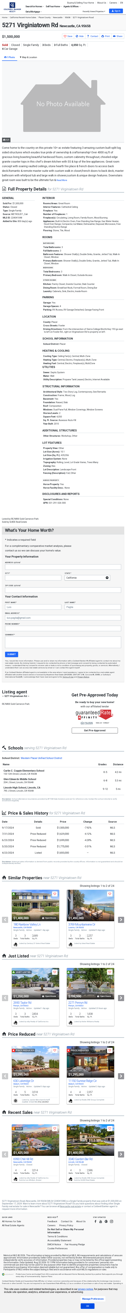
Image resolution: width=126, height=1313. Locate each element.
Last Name (70, 602)
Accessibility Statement (59, 1240)
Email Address (12, 613)
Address (12, 562)
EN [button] (121, 3)
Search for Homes (34, 6)
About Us (101, 3)
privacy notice (85, 1289)
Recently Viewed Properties (93, 11)
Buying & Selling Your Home (80, 3)
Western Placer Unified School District (41, 758)
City (7, 573)
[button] (116, 11)
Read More (62, 180)
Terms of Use (68, 677)
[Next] (121, 920)
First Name (11, 602)
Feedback (52, 1221)
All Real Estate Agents (13, 1225)
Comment (10, 634)
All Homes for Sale (11, 1221)
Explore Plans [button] (46, 1277)
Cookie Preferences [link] (57, 1248)
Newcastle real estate (70, 1206)
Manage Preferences (93, 1299)
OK (87, 1306)
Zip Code (12, 585)
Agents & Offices (71, 6)
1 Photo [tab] (10, 57)
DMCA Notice (54, 1244)
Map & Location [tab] (29, 57)
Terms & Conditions (57, 1236)
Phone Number (12, 624)
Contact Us (66, 1221)
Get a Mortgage (33, 11)
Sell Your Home (53, 6)
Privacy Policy (66, 1225)
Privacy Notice (83, 677)
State (68, 573)
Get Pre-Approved (94, 730)
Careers (113, 3)
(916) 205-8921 (43, 1102)
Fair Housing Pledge (75, 1244)
